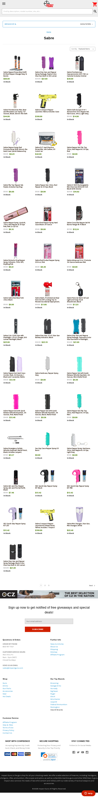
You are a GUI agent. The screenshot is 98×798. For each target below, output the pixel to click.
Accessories (8, 691)
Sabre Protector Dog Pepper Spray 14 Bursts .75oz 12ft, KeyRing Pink (14, 262)
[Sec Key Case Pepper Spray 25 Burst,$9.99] (47, 439)
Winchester (55, 699)
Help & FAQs (8, 725)
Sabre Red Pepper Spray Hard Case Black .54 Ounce (46, 223)
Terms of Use (8, 728)
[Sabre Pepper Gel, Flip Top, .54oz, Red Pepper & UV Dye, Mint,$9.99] (79, 402)
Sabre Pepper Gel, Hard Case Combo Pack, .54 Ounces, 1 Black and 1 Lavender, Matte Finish (14, 376)
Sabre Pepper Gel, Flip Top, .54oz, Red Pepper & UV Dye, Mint (78, 413)
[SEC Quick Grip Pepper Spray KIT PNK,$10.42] (79, 477)
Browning (54, 683)
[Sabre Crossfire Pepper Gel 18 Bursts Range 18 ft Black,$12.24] (79, 214)
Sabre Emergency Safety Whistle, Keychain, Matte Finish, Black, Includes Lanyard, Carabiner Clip (15, 451)
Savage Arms (55, 686)
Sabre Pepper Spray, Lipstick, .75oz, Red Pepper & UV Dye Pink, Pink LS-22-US (14, 224)
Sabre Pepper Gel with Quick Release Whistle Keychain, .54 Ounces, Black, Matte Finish (46, 413)
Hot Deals (7, 696)
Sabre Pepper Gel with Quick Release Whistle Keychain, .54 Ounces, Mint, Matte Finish (78, 375)
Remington (55, 707)
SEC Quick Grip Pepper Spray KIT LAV (14, 524)
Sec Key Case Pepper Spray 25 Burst (47, 449)
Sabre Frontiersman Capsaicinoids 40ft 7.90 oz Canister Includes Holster (77, 74)
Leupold (53, 702)
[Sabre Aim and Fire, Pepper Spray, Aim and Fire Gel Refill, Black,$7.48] (15, 477)
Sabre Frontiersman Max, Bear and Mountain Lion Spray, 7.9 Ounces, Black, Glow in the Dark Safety (15, 112)
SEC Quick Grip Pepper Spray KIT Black (46, 487)
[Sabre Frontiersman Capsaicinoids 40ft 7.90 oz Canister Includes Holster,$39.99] (79, 63)
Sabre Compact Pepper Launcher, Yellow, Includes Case (47, 111)
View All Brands (56, 710)
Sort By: (74, 49)
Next (91, 585)
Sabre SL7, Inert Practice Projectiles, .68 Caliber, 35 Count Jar (45, 149)
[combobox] (47, 11)
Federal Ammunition (58, 704)
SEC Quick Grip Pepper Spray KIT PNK (78, 487)
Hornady (53, 688)
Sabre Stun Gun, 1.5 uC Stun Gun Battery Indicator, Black (47, 336)
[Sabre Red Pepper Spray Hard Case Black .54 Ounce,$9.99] (47, 214)
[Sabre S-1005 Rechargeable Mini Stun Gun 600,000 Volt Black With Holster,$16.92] (79, 176)
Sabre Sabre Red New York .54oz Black (13, 299)
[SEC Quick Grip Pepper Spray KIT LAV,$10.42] (15, 515)
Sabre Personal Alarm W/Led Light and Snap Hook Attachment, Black (78, 300)
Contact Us (7, 733)
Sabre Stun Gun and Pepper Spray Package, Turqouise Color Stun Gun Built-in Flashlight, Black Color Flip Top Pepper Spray (79, 339)
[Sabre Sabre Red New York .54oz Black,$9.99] (15, 289)
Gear (5, 694)
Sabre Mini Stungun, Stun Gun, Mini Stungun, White (78, 524)
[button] (49, 24)
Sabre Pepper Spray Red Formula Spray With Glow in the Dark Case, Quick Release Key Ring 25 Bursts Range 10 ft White (15, 151)
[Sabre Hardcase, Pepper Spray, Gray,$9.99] (47, 364)
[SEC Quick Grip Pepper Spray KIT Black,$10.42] (47, 477)
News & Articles (57, 644)
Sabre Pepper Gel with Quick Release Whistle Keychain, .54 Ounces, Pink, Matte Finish (14, 413)
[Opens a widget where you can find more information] (88, 793)
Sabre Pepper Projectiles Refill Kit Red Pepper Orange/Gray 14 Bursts (15, 74)
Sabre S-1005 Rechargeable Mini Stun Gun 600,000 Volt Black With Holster (77, 187)
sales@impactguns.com (13, 668)
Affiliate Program (57, 655)
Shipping (54, 649)
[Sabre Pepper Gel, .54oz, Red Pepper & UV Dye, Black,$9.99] (47, 176)
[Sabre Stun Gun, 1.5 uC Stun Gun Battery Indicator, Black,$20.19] (47, 327)
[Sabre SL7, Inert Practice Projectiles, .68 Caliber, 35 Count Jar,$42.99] (47, 138)
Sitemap (53, 652)
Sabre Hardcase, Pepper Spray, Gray (46, 374)
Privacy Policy (8, 730)
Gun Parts (7, 688)
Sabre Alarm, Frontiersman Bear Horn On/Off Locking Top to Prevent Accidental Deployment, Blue (47, 301)
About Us (54, 647)
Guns (5, 683)
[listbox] (86, 49)
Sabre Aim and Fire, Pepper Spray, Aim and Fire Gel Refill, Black (14, 488)
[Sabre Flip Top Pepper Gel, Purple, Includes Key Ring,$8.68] (15, 176)
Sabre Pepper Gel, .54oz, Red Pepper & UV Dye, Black (46, 186)
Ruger (52, 694)
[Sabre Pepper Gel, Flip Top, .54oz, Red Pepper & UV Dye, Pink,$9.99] (79, 138)
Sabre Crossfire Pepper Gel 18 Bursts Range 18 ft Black (78, 223)
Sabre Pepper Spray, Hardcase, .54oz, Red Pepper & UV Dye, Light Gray (78, 450)
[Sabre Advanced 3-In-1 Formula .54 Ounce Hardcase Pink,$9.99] (79, 251)
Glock (52, 696)
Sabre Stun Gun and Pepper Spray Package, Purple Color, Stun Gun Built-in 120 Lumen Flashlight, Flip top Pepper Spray (47, 75)
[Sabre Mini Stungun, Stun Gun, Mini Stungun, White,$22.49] (79, 515)
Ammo (5, 686)
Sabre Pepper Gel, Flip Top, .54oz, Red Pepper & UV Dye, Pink (78, 149)
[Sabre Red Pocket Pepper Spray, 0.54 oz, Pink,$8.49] (47, 251)
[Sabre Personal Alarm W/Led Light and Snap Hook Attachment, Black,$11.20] (79, 289)
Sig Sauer (54, 691)
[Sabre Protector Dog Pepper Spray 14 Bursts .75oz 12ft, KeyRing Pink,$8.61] (15, 251)
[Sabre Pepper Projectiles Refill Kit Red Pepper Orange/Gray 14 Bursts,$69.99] (15, 63)
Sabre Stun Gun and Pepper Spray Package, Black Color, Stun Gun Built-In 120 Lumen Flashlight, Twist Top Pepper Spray (14, 565)
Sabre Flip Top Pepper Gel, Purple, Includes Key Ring (13, 186)
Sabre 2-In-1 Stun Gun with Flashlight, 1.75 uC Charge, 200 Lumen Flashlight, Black (15, 337)
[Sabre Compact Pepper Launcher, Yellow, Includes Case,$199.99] (47, 101)
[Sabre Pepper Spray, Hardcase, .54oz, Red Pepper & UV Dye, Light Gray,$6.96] (79, 439)
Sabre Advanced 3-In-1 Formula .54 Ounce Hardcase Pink (79, 261)
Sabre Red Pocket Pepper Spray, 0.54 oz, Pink (47, 261)
